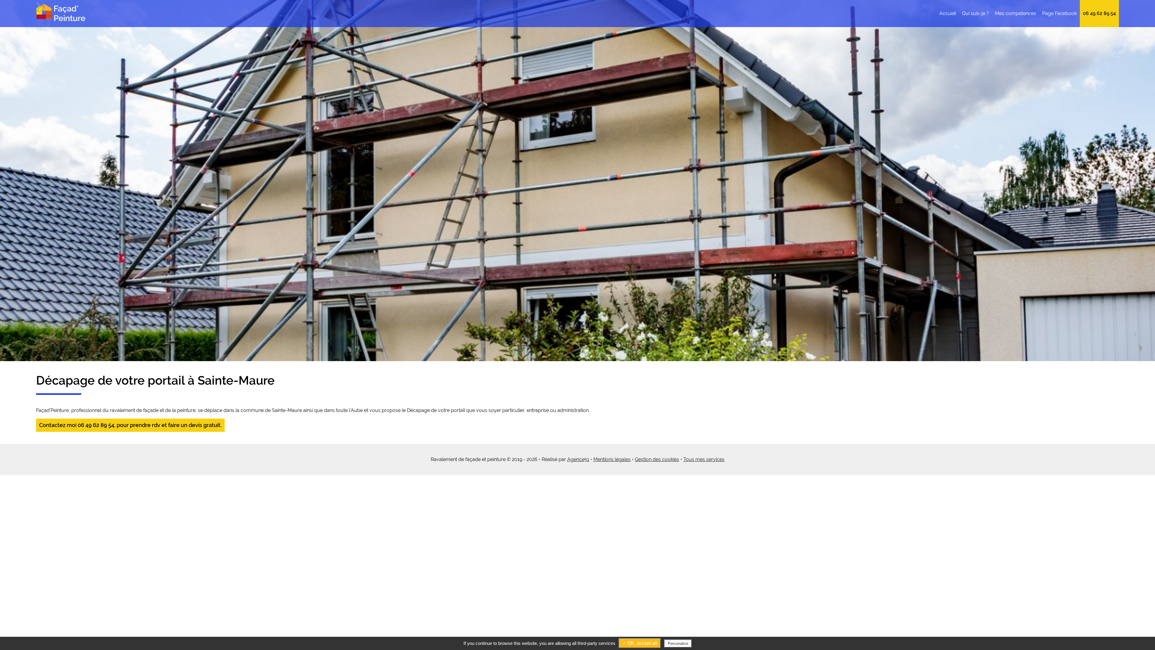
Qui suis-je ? (975, 13)
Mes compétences (1015, 13)
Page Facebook (1059, 13)
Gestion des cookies (657, 459)
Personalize (678, 643)
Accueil (947, 13)
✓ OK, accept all (639, 643)
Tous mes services (704, 459)
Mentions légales (612, 459)
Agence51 (578, 459)
